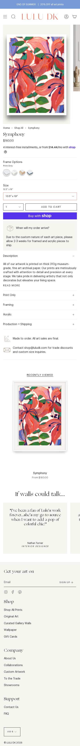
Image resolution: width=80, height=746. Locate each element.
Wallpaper (10, 630)
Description (10, 256)
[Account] (66, 17)
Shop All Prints (13, 610)
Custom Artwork (14, 672)
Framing (8, 305)
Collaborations (13, 665)
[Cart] (74, 17)
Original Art (11, 616)
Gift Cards (10, 636)
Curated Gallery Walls (17, 623)
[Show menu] (5, 17)
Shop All (18, 128)
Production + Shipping (17, 324)
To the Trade (12, 678)
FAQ (6, 713)
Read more (11, 285)
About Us (10, 658)
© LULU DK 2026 (13, 743)
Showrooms (11, 685)
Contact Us (11, 707)
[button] (13, 17)
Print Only (9, 295)
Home (6, 128)
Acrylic (7, 314)
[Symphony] (40, 418)
